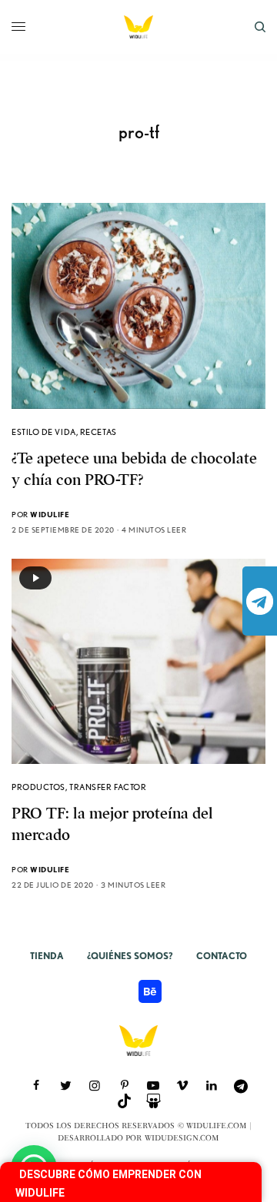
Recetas (98, 432)
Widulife (49, 514)
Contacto (221, 955)
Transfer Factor (107, 787)
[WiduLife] (138, 26)
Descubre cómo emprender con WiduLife (108, 1183)
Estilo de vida (44, 432)
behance (150, 991)
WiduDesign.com (182, 1138)
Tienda (47, 955)
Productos (38, 787)
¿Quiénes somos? (130, 955)
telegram (259, 601)
